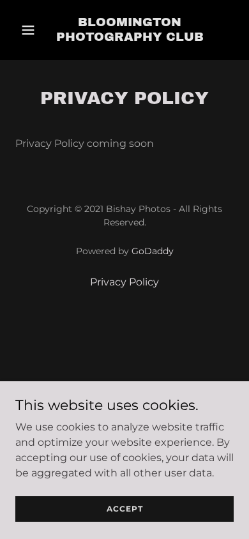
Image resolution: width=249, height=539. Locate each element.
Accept (125, 508)
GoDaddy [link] (153, 251)
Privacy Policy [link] (124, 282)
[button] (28, 30)
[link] (130, 30)
